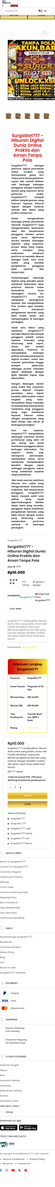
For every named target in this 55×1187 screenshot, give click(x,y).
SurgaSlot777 (14, 540)
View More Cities (9, 1106)
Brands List (6, 941)
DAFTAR (13, 15)
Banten (4, 1095)
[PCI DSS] (7, 1144)
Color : (15, 608)
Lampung (5, 1085)
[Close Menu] (2, 6)
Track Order (7, 887)
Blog (2, 957)
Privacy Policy (37, 1159)
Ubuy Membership (10, 907)
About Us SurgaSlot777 (13, 861)
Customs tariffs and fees (14, 892)
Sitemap (4, 882)
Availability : (13, 597)
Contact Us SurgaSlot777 (14, 866)
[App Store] (9, 1128)
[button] (44, 32)
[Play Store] (28, 1128)
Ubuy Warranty (8, 912)
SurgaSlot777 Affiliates (13, 972)
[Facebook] (2, 1170)
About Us (7, 1163)
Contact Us (24, 1163)
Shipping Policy (8, 897)
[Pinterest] (27, 1170)
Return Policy (7, 952)
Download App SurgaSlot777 (16, 936)
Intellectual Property (11, 876)
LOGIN (41, 15)
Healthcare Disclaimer (12, 917)
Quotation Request (10, 871)
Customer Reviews (10, 947)
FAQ (2, 962)
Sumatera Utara (9, 1100)
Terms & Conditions (13, 1159)
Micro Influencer (9, 902)
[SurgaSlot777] (14, 6)
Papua (3, 1070)
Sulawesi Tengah (9, 1065)
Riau (2, 1075)
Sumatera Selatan (10, 1080)
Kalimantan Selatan (11, 1090)
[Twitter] (21, 1170)
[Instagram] (8, 1170)
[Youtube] (14, 1170)
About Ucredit (8, 967)
